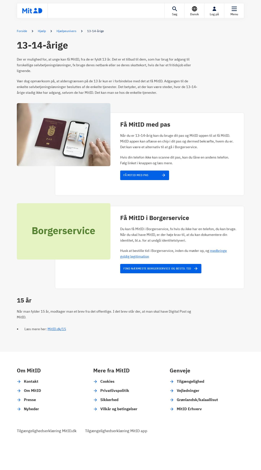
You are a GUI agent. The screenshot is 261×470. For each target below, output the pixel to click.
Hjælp (42, 31)
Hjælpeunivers (66, 31)
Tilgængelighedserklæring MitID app (116, 430)
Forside (22, 31)
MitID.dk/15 (57, 329)
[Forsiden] (32, 11)
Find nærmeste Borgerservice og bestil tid (160, 268)
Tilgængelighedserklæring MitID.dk (47, 430)
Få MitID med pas (144, 175)
